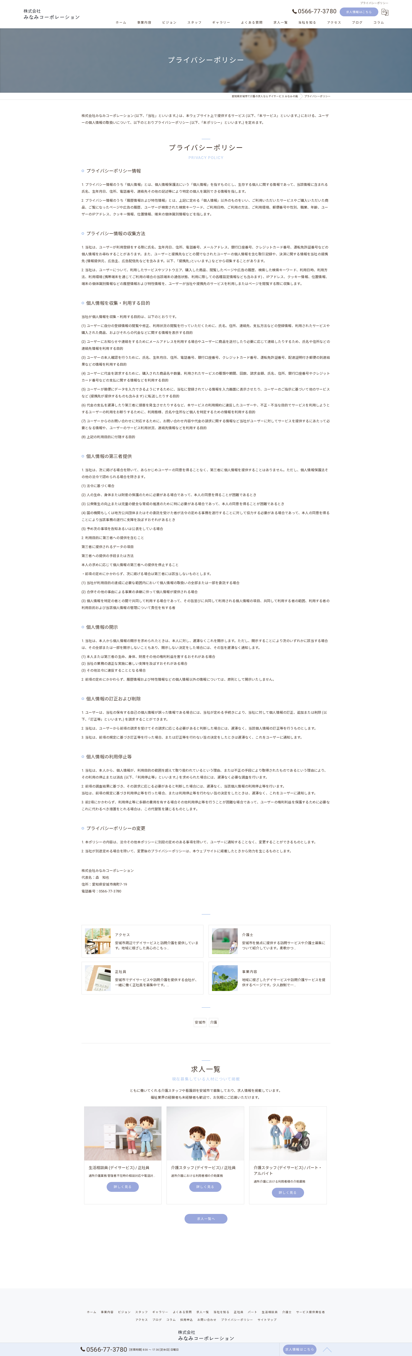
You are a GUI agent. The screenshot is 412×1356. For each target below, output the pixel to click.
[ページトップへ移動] (327, 1349)
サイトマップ (267, 1319)
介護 (213, 1022)
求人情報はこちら (359, 12)
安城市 (200, 1022)
